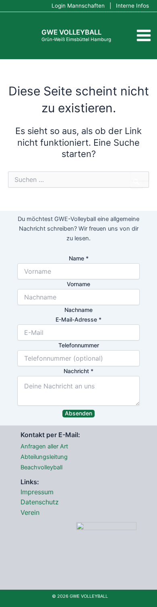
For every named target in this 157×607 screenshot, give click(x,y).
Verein (30, 512)
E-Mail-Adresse (78, 319)
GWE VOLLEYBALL (71, 32)
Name (79, 258)
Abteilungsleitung (44, 456)
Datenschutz (40, 502)
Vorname (78, 284)
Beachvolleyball (41, 467)
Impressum (37, 492)
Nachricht (78, 371)
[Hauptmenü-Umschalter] (143, 35)
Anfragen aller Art (44, 446)
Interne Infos (132, 5)
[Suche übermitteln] (136, 182)
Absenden (78, 413)
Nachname (78, 309)
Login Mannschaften (78, 5)
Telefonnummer (78, 345)
